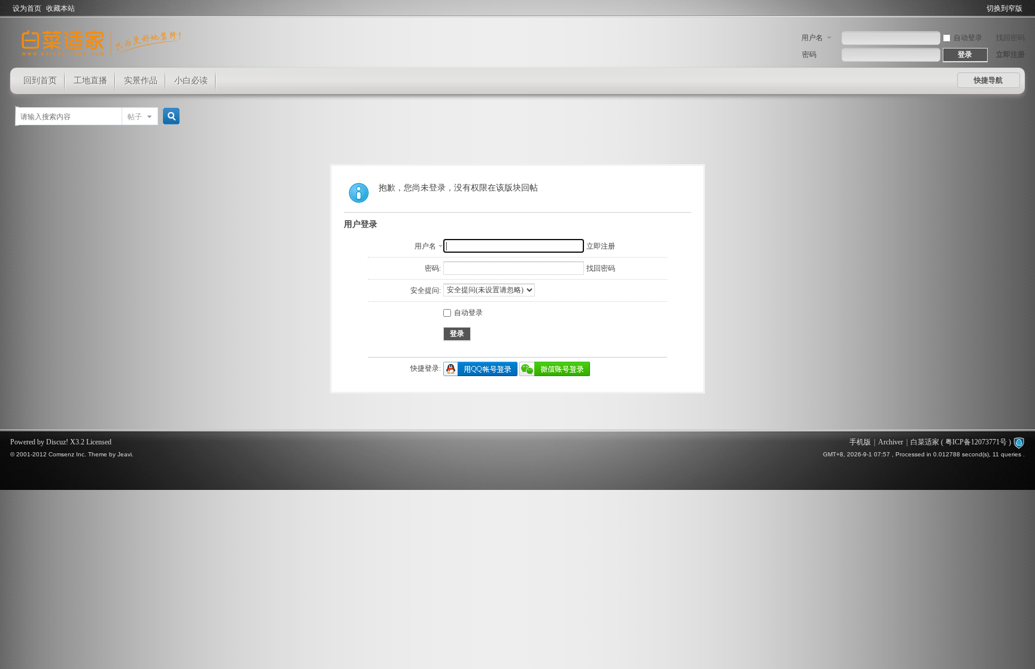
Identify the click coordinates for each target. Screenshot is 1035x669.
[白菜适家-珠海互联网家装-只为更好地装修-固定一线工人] (101, 60)
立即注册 (1010, 54)
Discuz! (57, 442)
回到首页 (40, 80)
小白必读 (191, 80)
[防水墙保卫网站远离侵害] (1019, 442)
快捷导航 (988, 80)
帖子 (135, 117)
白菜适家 (924, 442)
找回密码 (1010, 38)
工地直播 (90, 80)
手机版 (860, 442)
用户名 (812, 38)
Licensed (98, 442)
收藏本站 (60, 8)
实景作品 (141, 80)
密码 (809, 54)
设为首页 (27, 8)
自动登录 (968, 38)
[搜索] (169, 116)
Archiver (890, 442)
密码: (433, 268)
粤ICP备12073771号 (976, 442)
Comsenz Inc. (67, 454)
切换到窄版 (1004, 8)
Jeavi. (125, 454)
